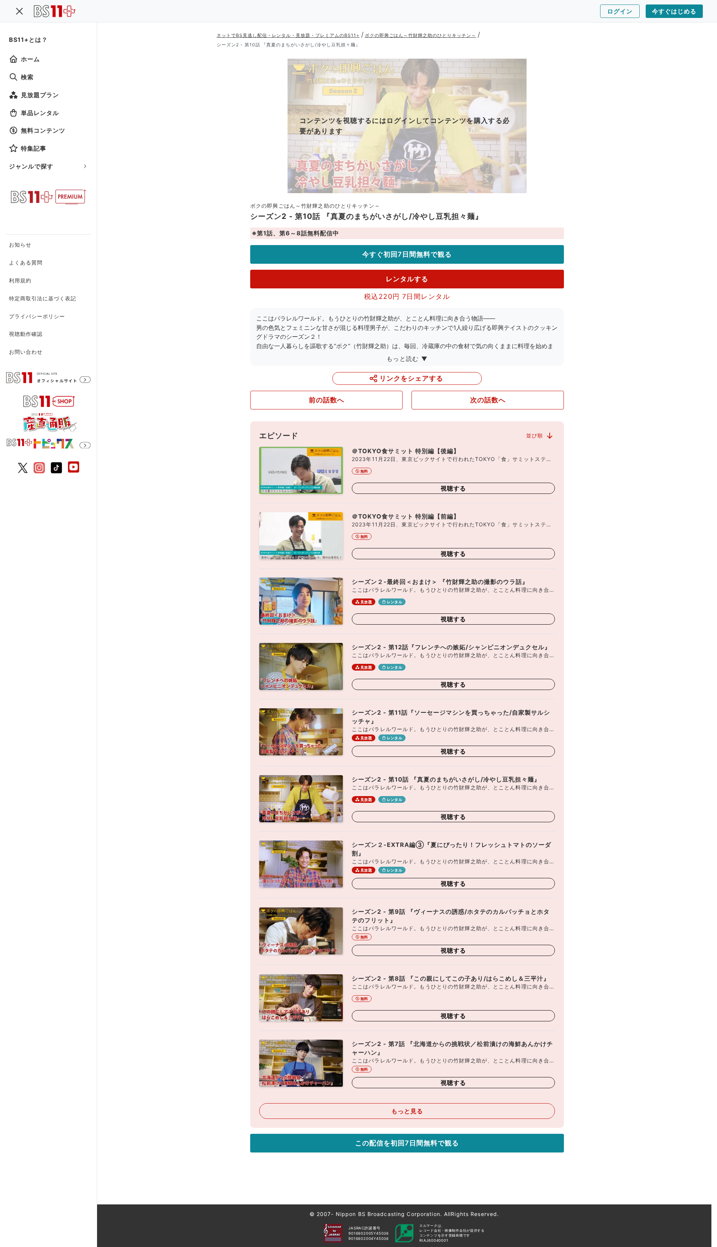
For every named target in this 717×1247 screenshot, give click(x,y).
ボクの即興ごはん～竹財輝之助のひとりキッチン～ (420, 35)
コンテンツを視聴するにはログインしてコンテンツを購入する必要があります (404, 126)
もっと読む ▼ (407, 358)
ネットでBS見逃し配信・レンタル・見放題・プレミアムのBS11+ (288, 35)
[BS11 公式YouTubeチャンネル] (73, 467)
